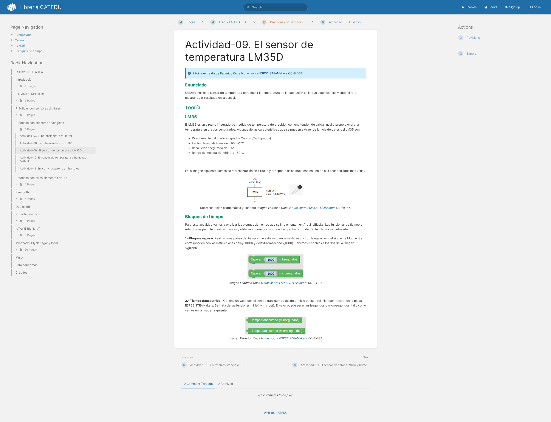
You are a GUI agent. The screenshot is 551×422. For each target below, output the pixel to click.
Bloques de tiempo (29, 51)
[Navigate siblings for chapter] (254, 22)
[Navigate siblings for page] (313, 22)
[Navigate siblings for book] (203, 22)
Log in (536, 7)
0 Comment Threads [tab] (198, 383)
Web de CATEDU (275, 412)
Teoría (19, 40)
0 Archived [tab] (225, 383)
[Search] (248, 7)
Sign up (514, 7)
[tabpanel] (275, 395)
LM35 (21, 45)
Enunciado (24, 35)
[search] (275, 7)
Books (493, 7)
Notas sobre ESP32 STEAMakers (264, 73)
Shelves (471, 7)
